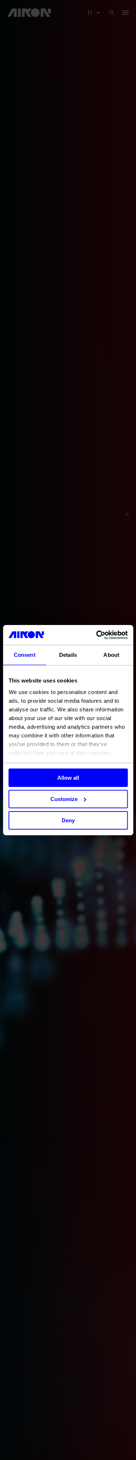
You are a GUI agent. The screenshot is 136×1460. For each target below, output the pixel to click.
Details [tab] (68, 655)
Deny (68, 820)
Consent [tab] (25, 655)
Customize (64, 799)
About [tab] (111, 655)
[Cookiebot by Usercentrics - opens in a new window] (97, 634)
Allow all (68, 778)
